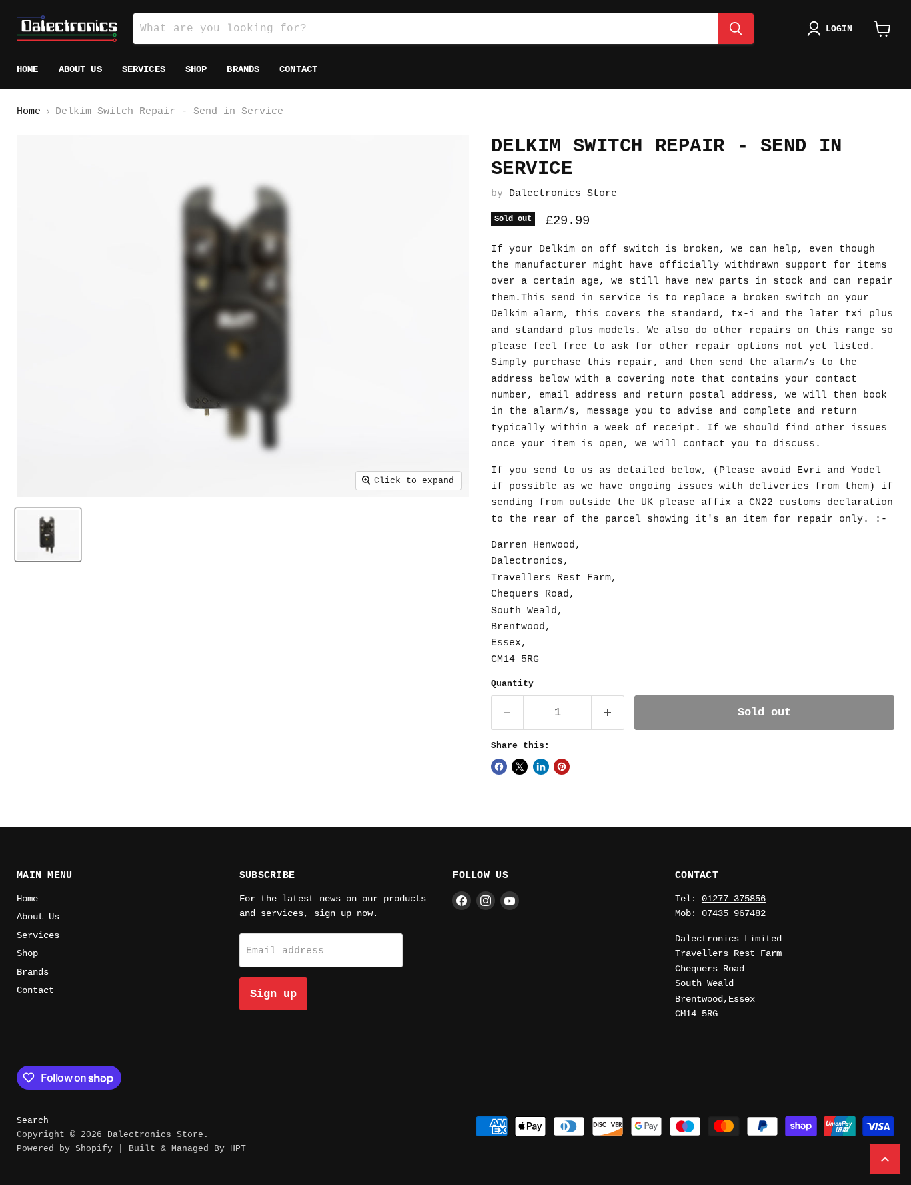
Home (28, 69)
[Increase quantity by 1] (608, 712)
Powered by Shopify (65, 1149)
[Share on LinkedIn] (541, 767)
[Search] (736, 28)
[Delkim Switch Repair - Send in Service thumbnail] (48, 534)
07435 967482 (734, 913)
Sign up (273, 994)
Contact (298, 69)
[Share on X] (520, 767)
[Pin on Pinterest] (562, 767)
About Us (80, 69)
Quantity (512, 684)
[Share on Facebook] (499, 767)
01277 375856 (734, 898)
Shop (196, 69)
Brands (243, 69)
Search (33, 1121)
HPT (238, 1149)
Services (143, 69)
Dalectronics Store (563, 194)
